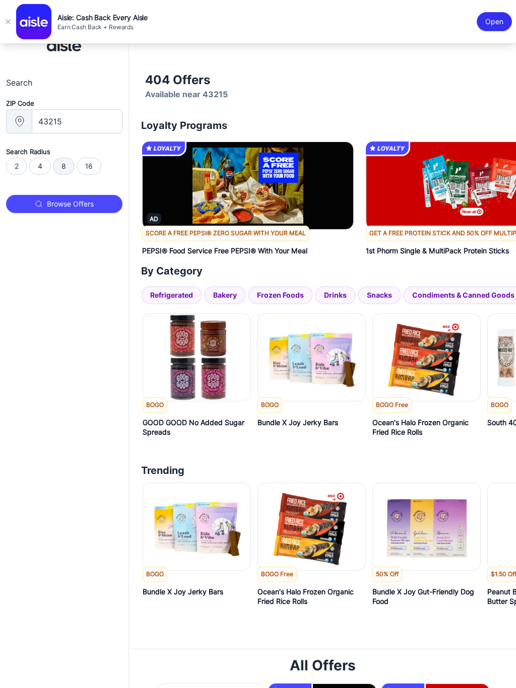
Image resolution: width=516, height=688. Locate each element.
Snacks (379, 295)
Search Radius (28, 152)
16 (89, 166)
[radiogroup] (64, 166)
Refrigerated (171, 295)
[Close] (8, 22)
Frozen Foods (280, 295)
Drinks (335, 295)
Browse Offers (70, 204)
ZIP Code (20, 103)
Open (494, 22)
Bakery (225, 295)
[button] (248, 244)
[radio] (16, 166)
